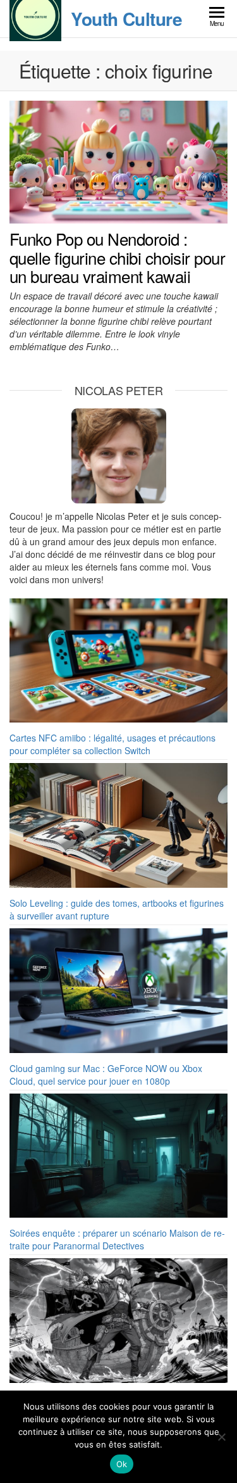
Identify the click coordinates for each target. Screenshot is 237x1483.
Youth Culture (126, 19)
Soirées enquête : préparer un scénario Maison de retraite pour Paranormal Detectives (117, 1239)
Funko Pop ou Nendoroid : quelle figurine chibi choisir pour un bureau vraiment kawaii (117, 257)
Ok (122, 1464)
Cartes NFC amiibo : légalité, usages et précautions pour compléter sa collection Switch (112, 744)
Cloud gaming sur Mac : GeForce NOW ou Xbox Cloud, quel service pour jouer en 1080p (105, 1074)
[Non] (221, 1436)
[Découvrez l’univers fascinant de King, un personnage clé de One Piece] (118, 1320)
